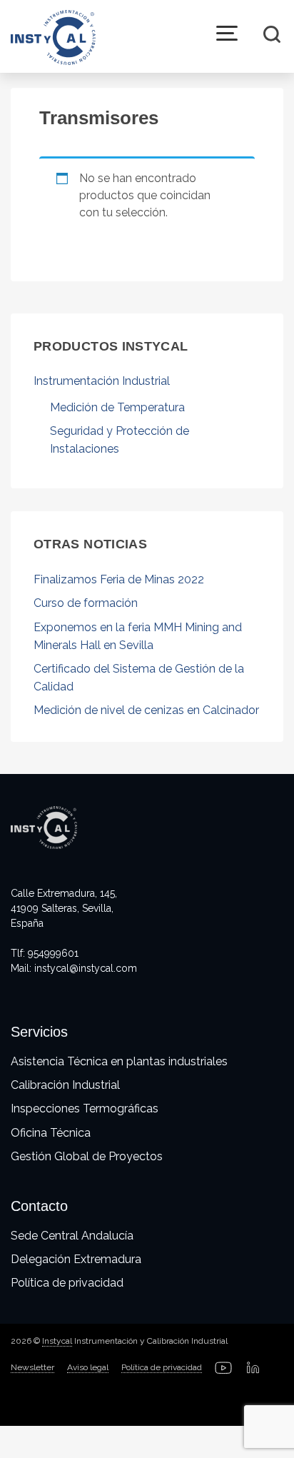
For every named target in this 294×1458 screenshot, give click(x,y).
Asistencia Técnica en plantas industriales (119, 1061)
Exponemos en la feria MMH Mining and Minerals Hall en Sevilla (138, 636)
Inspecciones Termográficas (84, 1108)
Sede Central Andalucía (72, 1235)
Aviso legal (87, 1367)
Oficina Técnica (51, 1133)
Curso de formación (86, 603)
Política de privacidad (67, 1282)
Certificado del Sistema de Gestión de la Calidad (139, 677)
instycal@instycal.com (85, 968)
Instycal (57, 1341)
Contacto (39, 1206)
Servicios (39, 1032)
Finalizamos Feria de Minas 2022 (119, 579)
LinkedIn (253, 1368)
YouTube (223, 1368)
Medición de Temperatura (117, 407)
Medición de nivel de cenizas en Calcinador (146, 710)
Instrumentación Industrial (102, 381)
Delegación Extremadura (76, 1259)
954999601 (53, 953)
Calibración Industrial (65, 1085)
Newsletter (32, 1367)
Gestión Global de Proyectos (87, 1156)
